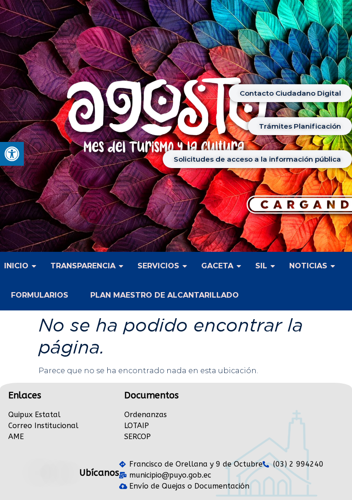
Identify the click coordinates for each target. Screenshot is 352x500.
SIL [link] (261, 265)
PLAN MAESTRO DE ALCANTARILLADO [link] (164, 295)
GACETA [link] (217, 265)
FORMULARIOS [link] (39, 295)
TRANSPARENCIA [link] (83, 265)
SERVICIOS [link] (158, 265)
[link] (12, 154)
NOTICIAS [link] (308, 265)
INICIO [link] (16, 265)
